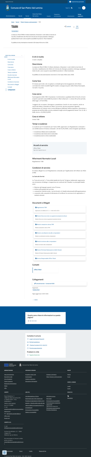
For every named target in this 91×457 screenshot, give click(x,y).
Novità (20, 16)
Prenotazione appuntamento (53, 408)
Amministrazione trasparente (53, 403)
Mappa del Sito (42, 451)
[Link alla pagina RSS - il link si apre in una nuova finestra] (72, 8)
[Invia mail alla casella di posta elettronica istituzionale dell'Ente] (14, 410)
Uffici (5, 388)
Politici (5, 386)
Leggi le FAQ (49, 404)
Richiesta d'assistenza (51, 410)
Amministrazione (10, 16)
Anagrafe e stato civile (30, 374)
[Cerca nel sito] (83, 8)
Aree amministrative (9, 374)
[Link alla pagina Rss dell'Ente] (68, 396)
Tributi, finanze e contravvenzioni (29, 22)
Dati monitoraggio (8, 451)
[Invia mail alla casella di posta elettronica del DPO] (13, 428)
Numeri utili (7, 418)
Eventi (68, 388)
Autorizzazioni (28, 377)
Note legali (48, 398)
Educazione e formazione (31, 381)
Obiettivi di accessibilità (30, 412)
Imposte (49, 16)
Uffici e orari (7, 416)
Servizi (27, 16)
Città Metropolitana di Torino (32, 396)
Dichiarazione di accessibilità (32, 410)
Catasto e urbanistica (30, 379)
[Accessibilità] (4, 452)
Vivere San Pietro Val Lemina (37, 15)
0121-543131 (12, 403)
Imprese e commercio (51, 374)
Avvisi (68, 377)
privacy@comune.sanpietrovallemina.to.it (13, 443)
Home (12, 22)
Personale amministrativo (10, 383)
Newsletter (70, 398)
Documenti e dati (8, 377)
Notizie (69, 374)
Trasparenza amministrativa (57, 15)
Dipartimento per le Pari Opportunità (33, 398)
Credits (30, 451)
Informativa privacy (50, 396)
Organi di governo (8, 381)
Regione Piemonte (9, 1)
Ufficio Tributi (37, 269)
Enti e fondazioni (8, 379)
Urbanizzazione (70, 16)
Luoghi (69, 386)
